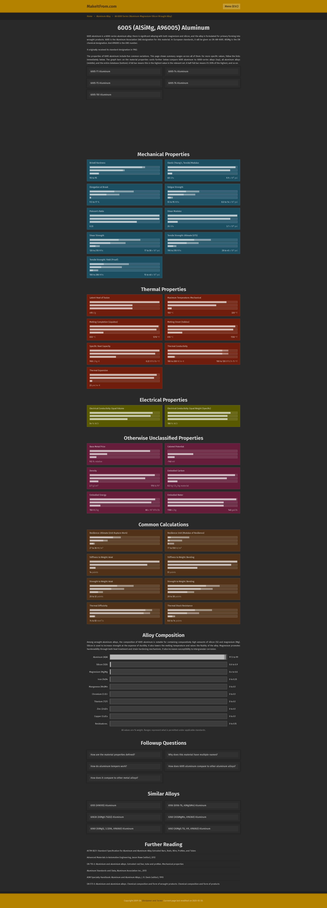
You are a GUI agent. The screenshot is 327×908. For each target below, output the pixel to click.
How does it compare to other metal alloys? (114, 777)
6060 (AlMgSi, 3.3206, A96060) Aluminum (112, 828)
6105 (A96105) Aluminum (103, 805)
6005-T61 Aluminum (101, 94)
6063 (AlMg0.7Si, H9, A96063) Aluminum (189, 828)
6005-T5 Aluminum (100, 83)
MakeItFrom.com (102, 6)
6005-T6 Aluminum (178, 83)
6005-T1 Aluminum (100, 71)
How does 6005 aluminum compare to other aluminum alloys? (202, 766)
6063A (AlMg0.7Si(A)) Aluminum (107, 817)
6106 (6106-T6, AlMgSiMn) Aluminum (187, 805)
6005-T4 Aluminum (178, 71)
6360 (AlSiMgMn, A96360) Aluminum (187, 817)
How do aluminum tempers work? (109, 766)
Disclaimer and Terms (152, 900)
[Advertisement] (163, 125)
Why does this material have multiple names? (193, 754)
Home (89, 16)
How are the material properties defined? (113, 754)
